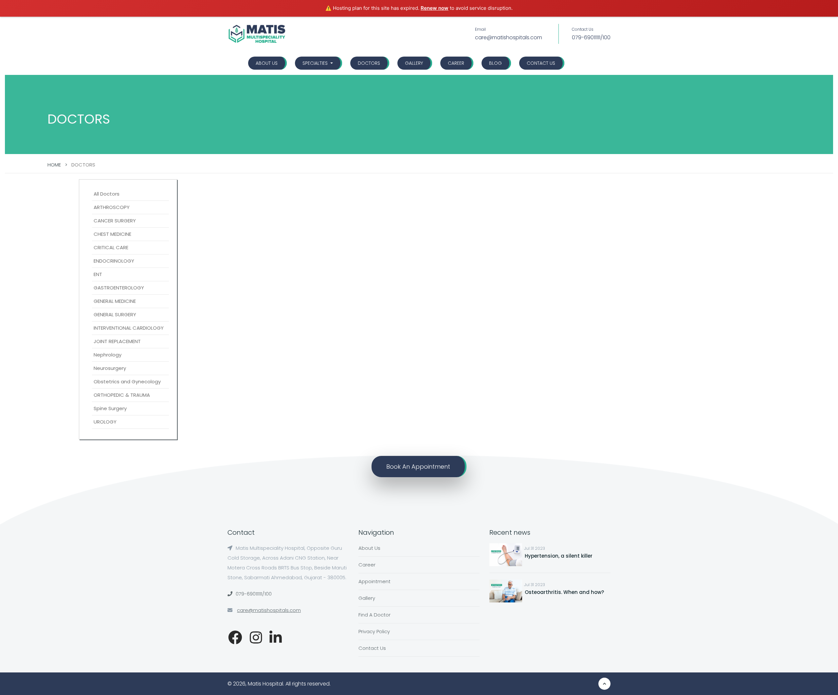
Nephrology (107, 354)
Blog (495, 63)
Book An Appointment (418, 466)
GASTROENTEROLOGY (119, 287)
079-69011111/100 (591, 37)
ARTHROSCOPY (112, 207)
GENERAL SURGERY (115, 314)
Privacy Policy (374, 631)
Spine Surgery (110, 408)
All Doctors (106, 193)
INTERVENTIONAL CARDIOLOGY (129, 327)
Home (54, 164)
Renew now (434, 8)
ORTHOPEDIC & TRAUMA (122, 394)
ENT (98, 274)
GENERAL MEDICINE (115, 301)
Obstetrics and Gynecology (127, 381)
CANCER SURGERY (115, 220)
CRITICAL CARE (111, 247)
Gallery (414, 63)
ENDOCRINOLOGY (114, 260)
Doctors (369, 63)
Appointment (374, 581)
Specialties (315, 63)
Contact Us (541, 63)
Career (456, 63)
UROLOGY (105, 421)
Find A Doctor (374, 614)
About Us (267, 63)
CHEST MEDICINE (112, 234)
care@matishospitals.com (508, 37)
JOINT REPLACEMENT (117, 341)
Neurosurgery (110, 368)
